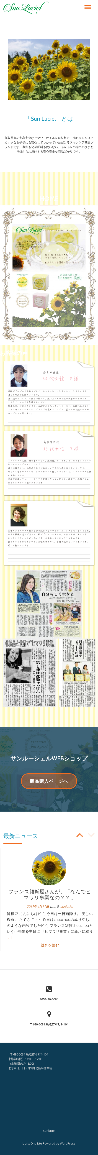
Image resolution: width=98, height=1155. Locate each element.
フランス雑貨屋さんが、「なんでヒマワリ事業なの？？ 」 (49, 895)
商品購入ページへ (49, 783)
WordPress (67, 1143)
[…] (9, 937)
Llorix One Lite (33, 1143)
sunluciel (66, 906)
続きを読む (50, 945)
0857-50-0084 (49, 999)
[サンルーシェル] (27, 8)
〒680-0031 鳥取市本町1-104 (49, 1024)
